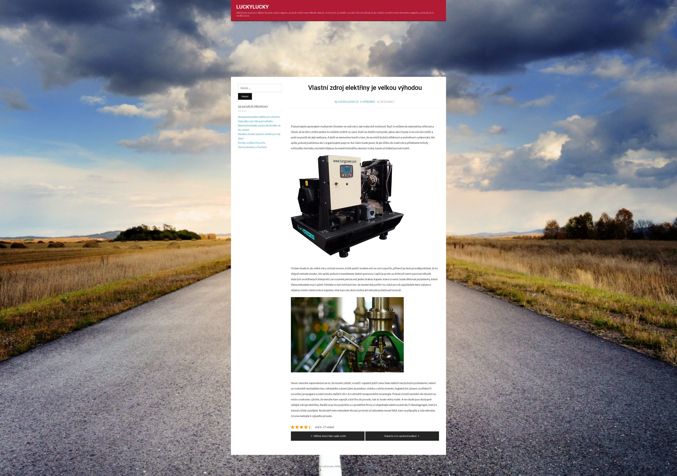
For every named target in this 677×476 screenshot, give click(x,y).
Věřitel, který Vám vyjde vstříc (329, 435)
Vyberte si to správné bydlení (400, 435)
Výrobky (369, 101)
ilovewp (371, 466)
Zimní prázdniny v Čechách (252, 147)
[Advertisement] (338, 47)
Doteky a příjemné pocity (251, 142)
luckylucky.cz (348, 101)
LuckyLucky (252, 7)
